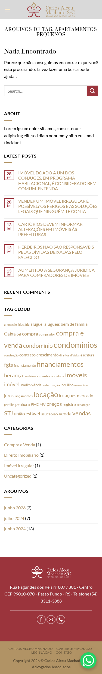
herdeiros (30, 376)
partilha (9, 404)
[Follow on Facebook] (41, 619)
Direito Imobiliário (21, 454)
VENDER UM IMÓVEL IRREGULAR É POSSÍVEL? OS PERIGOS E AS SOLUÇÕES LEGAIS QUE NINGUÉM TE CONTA (57, 206)
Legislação (41, 652)
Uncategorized (18, 475)
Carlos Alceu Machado (30, 649)
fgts (8, 364)
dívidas (75, 355)
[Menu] (7, 9)
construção (11, 355)
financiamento (25, 365)
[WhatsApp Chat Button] (88, 660)
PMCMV (38, 404)
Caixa (10, 334)
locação (45, 394)
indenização (51, 385)
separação (83, 404)
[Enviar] (92, 91)
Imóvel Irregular (19, 465)
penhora (22, 404)
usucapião (49, 414)
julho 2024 (14, 518)
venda (65, 413)
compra (30, 334)
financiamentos (60, 364)
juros (9, 395)
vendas (81, 413)
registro (69, 404)
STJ (8, 413)
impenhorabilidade (50, 376)
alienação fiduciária (17, 324)
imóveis (76, 375)
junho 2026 (15, 507)
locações (67, 395)
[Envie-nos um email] (51, 619)
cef (19, 334)
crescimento (47, 354)
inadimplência (31, 385)
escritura (87, 355)
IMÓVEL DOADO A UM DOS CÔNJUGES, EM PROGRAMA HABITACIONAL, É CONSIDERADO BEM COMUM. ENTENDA (57, 180)
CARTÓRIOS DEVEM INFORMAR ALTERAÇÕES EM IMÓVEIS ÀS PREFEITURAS (50, 229)
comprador (47, 334)
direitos (64, 355)
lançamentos (23, 396)
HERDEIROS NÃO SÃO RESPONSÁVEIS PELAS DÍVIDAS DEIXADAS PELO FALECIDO (56, 252)
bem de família (74, 324)
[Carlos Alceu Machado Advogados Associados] (51, 9)
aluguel (37, 324)
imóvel (12, 384)
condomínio (38, 345)
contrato (27, 354)
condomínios (75, 344)
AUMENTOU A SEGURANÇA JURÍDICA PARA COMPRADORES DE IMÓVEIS (56, 272)
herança (13, 375)
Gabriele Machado (74, 649)
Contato (64, 652)
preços (54, 404)
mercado (85, 395)
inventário (81, 385)
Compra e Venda (19, 444)
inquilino (67, 385)
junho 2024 (15, 528)
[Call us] (60, 619)
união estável (27, 413)
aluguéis (52, 324)
